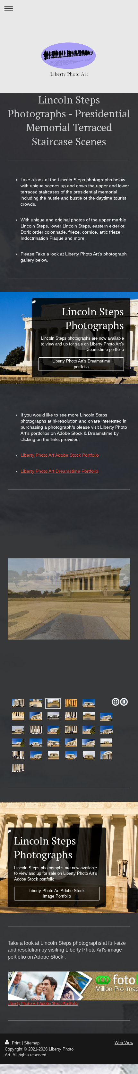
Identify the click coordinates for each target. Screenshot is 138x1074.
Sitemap (31, 1043)
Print (16, 1043)
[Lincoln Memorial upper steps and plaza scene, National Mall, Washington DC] (18, 768)
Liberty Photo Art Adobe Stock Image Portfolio (57, 893)
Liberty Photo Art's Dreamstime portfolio (81, 364)
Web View (124, 1042)
